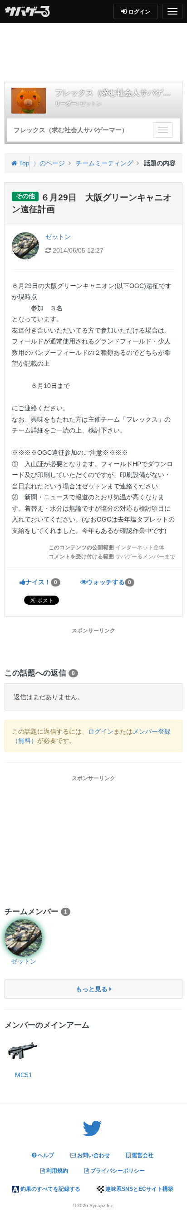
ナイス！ (41, 582)
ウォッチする (109, 582)
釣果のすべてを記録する (49, 1189)
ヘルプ (45, 1155)
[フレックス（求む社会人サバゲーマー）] (28, 101)
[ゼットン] (23, 938)
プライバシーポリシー (117, 1171)
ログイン (100, 731)
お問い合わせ (93, 1155)
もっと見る (92, 989)
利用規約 (56, 1171)
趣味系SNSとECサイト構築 (138, 1189)
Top (23, 163)
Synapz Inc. (101, 1205)
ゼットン (91, 103)
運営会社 (141, 1155)
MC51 (23, 1075)
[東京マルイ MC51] (23, 1051)
